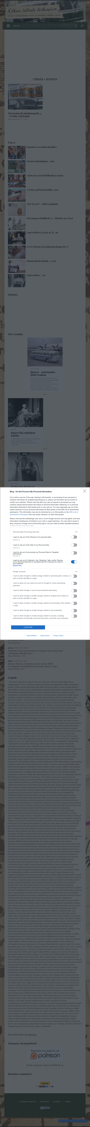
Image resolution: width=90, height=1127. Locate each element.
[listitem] (45, 532)
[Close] (85, 492)
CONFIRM (28, 627)
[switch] (74, 537)
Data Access (45, 635)
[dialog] (45, 563)
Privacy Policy (58, 635)
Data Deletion (32, 635)
